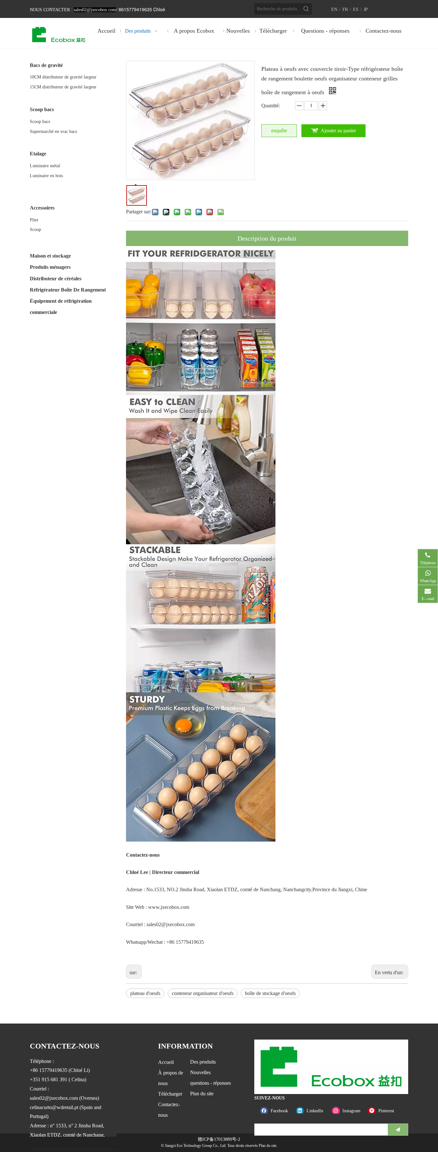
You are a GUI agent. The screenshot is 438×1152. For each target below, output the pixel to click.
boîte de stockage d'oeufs (270, 993)
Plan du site (202, 1093)
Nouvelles (200, 1072)
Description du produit (267, 238)
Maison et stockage (50, 256)
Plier (34, 220)
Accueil (166, 1062)
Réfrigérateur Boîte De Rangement (68, 289)
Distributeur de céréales (55, 278)
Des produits (203, 1062)
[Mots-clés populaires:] (306, 9)
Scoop (35, 229)
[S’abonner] (398, 1129)
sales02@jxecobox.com (171, 924)
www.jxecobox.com (168, 907)
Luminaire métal (45, 165)
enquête (279, 130)
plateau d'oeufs (145, 993)
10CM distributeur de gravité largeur (63, 77)
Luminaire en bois (46, 175)
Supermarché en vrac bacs (53, 131)
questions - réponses (210, 1083)
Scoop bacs (40, 121)
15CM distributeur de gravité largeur (63, 87)
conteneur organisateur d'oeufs (202, 993)
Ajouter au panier (338, 130)
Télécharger (170, 1094)
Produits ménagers (50, 267)
